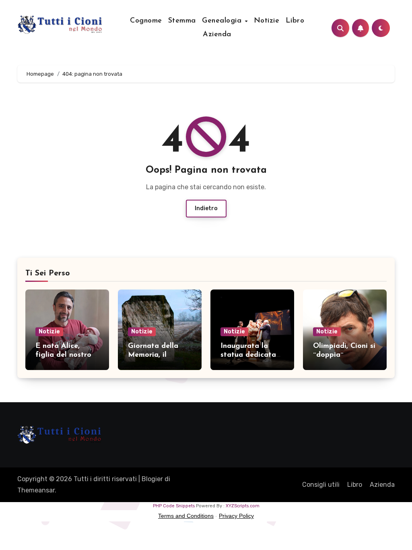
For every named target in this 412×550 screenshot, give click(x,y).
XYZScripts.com (243, 506)
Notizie (267, 21)
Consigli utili (321, 484)
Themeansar (36, 490)
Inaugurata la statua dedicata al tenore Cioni (248, 355)
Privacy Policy (236, 516)
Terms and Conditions (186, 516)
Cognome (146, 21)
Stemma (182, 21)
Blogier (152, 479)
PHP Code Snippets (174, 506)
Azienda (217, 34)
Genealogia (223, 21)
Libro (295, 21)
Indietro (206, 208)
